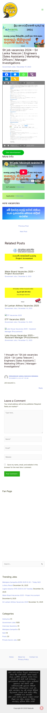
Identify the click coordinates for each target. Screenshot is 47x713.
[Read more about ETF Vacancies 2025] (13, 315)
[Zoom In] (24, 83)
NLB (3, 633)
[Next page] (8, 83)
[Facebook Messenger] (15, 74)
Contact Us (33, 657)
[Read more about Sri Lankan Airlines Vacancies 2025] (23, 292)
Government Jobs (8, 67)
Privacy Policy (23, 659)
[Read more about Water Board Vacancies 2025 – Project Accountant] (23, 258)
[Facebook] (7, 74)
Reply (41, 388)
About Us (21, 657)
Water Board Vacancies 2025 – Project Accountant (20, 272)
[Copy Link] (15, 79)
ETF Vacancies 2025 (15, 319)
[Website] (23, 457)
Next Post (23, 231)
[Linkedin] (7, 79)
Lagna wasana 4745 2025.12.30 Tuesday (17, 589)
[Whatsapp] (23, 74)
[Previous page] (4, 83)
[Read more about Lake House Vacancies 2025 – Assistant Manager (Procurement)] (23, 330)
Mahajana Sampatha (10, 629)
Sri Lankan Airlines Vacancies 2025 (22, 305)
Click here (20, 187)
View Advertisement (13, 152)
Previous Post (23, 226)
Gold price (6, 619)
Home (11, 657)
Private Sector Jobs (9, 640)
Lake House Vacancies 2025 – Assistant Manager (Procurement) (21, 336)
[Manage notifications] (41, 708)
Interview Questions (9, 626)
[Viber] (32, 74)
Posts (4, 636)
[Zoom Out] (20, 83)
